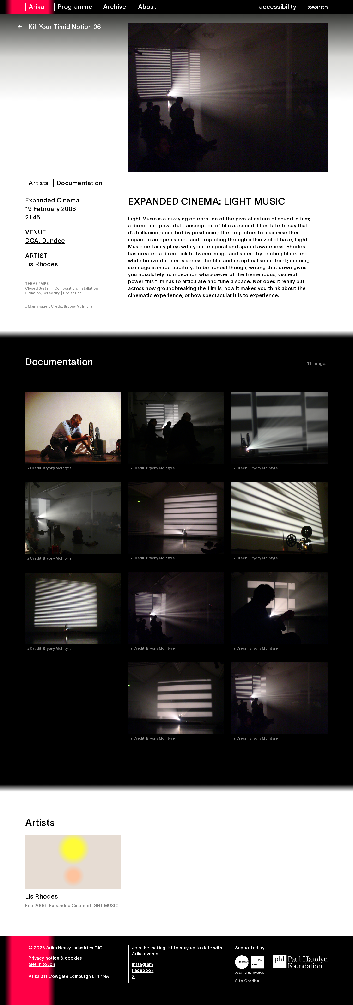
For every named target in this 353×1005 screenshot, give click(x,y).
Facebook (142, 970)
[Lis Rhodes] (73, 862)
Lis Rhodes (41, 264)
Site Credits (247, 981)
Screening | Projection (62, 293)
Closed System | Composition (51, 288)
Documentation (80, 183)
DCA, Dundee (45, 240)
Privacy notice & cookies (55, 958)
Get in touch (42, 964)
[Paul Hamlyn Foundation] (300, 961)
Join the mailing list (152, 947)
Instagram (142, 964)
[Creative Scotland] (249, 964)
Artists (39, 183)
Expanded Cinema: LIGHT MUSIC (84, 905)
